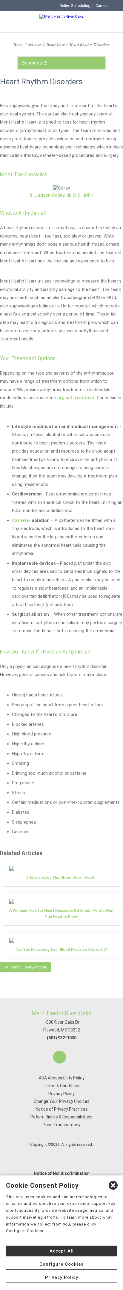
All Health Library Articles (25, 967)
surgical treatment (75, 397)
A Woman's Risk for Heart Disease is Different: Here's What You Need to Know (61, 913)
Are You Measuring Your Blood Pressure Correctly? (61, 949)
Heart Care (55, 44)
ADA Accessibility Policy (61, 1078)
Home (18, 44)
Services (34, 44)
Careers (102, 5)
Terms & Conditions (62, 1085)
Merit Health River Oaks (61, 1013)
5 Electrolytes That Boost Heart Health (61, 877)
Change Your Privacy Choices (62, 1101)
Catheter (21, 520)
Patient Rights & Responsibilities (61, 1117)
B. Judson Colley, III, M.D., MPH (61, 195)
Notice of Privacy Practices (62, 1109)
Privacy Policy (61, 1093)
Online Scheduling (74, 5)
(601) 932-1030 (61, 1037)
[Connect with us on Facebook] (59, 1057)
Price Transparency (61, 1124)
